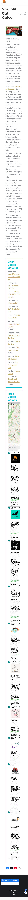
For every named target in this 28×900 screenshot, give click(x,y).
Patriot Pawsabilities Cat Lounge (14, 294)
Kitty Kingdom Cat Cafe (14, 707)
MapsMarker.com (11, 443)
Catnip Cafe (13, 540)
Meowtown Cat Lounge (14, 764)
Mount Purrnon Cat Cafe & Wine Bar (14, 276)
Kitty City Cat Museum (13, 662)
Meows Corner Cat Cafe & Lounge (14, 738)
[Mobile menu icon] (25, 2)
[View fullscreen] (10, 411)
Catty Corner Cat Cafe (13, 586)
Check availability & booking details (15, 500)
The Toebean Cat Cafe (13, 365)
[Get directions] (18, 452)
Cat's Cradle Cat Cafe (14, 508)
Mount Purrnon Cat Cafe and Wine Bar (15, 813)
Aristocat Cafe (13, 303)
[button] (10, 406)
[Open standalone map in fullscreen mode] (19, 403)
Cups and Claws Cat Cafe (14, 624)
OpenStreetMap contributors (13, 445)
